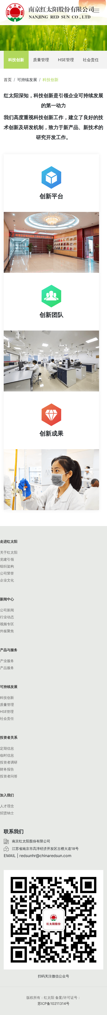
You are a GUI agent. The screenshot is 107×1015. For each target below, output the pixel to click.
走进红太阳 (8, 541)
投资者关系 (8, 737)
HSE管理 (66, 59)
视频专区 (7, 624)
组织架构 (7, 566)
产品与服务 (8, 650)
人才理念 (7, 806)
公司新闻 (7, 610)
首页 (8, 79)
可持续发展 (8, 686)
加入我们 (7, 795)
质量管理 (41, 59)
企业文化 (7, 580)
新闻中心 (7, 599)
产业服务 (7, 661)
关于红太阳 (8, 552)
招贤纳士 (7, 813)
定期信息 (7, 748)
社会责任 (91, 59)
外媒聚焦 (7, 631)
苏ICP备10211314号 (53, 1003)
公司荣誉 (7, 573)
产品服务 (7, 668)
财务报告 (7, 769)
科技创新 (16, 59)
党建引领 (7, 559)
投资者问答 (8, 776)
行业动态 (7, 617)
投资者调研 (8, 762)
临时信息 (7, 755)
